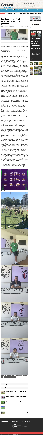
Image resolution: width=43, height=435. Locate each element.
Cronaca (7, 9)
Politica (12, 9)
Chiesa (22, 9)
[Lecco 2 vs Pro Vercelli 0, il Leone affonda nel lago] (3, 413)
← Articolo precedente (6, 384)
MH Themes (19, 434)
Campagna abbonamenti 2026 (29, 3)
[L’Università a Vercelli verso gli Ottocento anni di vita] (36, 36)
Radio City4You (14, 426)
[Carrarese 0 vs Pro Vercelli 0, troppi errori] (3, 408)
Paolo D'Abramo (14, 26)
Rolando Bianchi (13, 377)
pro (2, 377)
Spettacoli (31, 9)
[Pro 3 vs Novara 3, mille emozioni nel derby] (3, 392)
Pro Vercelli (6, 377)
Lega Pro (24, 375)
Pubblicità (39, 3)
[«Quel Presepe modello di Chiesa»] (36, 64)
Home (2, 9)
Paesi (26, 9)
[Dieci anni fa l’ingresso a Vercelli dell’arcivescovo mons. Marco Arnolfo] (31, 64)
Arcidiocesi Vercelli (15, 421)
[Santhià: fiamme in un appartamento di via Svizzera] (40, 74)
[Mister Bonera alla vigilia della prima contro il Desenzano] (31, 71)
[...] (36, 58)
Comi (11, 375)
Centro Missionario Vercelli (16, 423)
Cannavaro (7, 375)
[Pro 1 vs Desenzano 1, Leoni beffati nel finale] (36, 67)
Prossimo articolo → (23, 384)
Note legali (16, 432)
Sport (37, 9)
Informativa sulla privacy (32, 432)
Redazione (25, 432)
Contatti (36, 3)
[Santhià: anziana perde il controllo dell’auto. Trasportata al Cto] (31, 74)
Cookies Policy (40, 432)
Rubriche (8, 11)
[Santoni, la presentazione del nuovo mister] (3, 398)
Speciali (2, 11)
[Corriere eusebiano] (21, 6)
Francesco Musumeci (18, 375)
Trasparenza (20, 432)
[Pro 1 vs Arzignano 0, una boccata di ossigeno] (3, 403)
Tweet (11, 43)
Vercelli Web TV (14, 427)
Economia (17, 9)
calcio (3, 375)
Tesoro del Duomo (15, 424)
